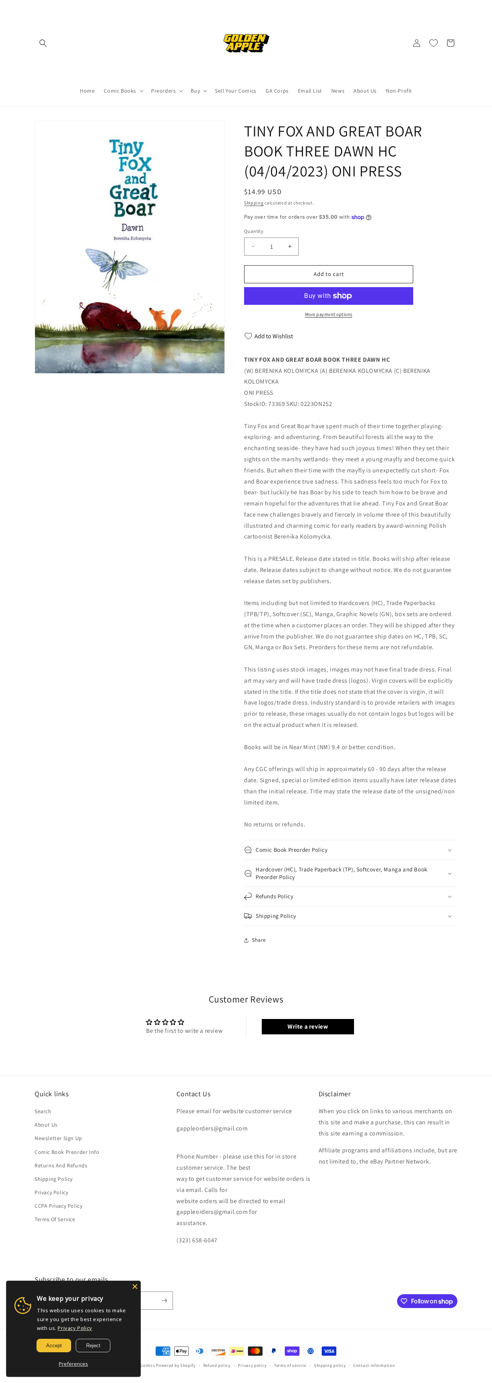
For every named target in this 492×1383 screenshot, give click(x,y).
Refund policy (217, 1365)
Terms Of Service (55, 1219)
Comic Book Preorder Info (67, 1152)
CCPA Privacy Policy (58, 1205)
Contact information (374, 1365)
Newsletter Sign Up (58, 1138)
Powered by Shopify (176, 1365)
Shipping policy (330, 1365)
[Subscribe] (164, 1301)
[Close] (135, 1286)
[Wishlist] (433, 43)
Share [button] (259, 939)
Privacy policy (252, 1365)
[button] (43, 43)
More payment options (328, 314)
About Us (46, 1124)
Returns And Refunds (61, 1165)
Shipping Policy (54, 1178)
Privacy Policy (51, 1192)
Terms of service (290, 1365)
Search (43, 1111)
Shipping (254, 203)
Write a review (308, 1026)
